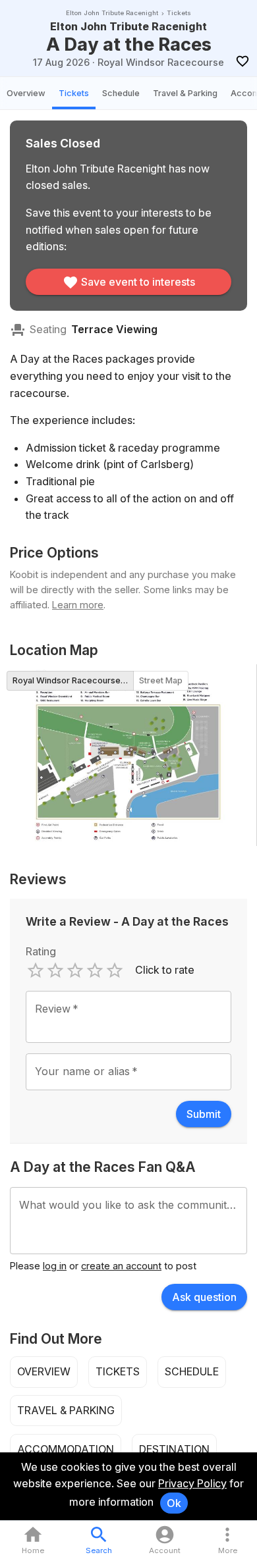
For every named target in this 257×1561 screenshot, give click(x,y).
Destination (174, 1449)
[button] (227, 1541)
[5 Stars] (115, 970)
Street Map (161, 680)
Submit (203, 1114)
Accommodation (65, 1449)
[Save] (242, 61)
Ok (174, 1503)
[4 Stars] (95, 970)
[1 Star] (35, 970)
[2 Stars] (55, 970)
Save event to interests (138, 281)
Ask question (204, 1297)
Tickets (74, 93)
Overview (26, 93)
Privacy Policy (192, 1483)
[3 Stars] (75, 970)
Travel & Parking (185, 93)
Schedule (121, 93)
